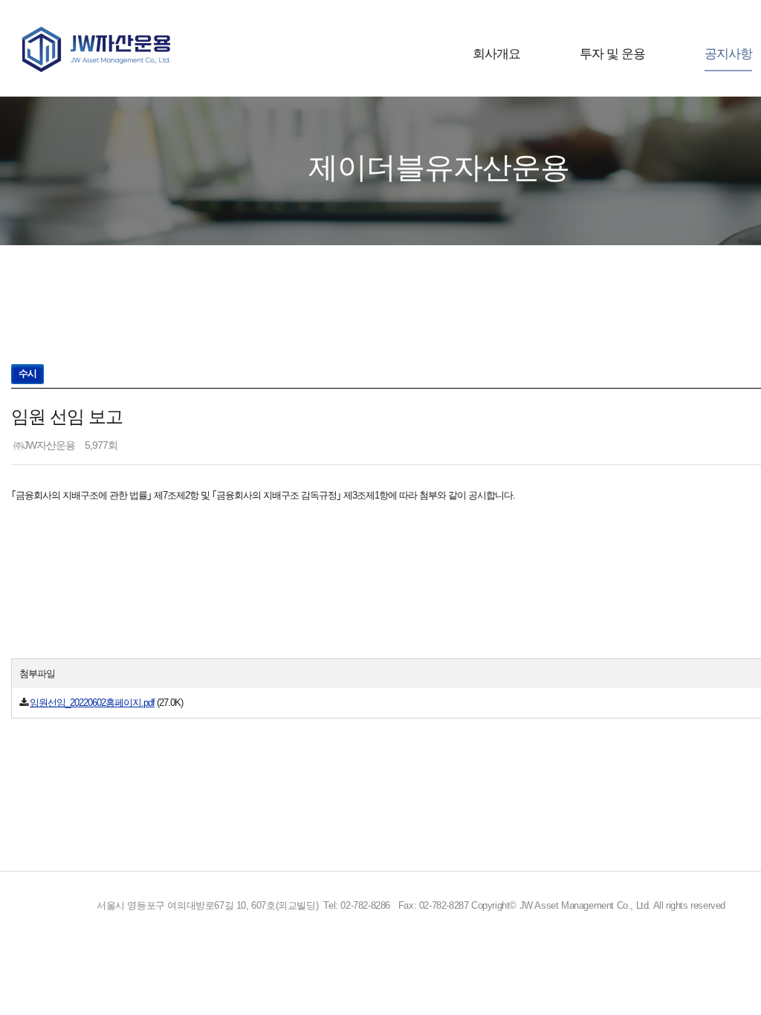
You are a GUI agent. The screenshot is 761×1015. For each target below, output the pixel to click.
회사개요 (496, 54)
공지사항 (728, 54)
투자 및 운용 (612, 54)
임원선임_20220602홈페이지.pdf (92, 702)
